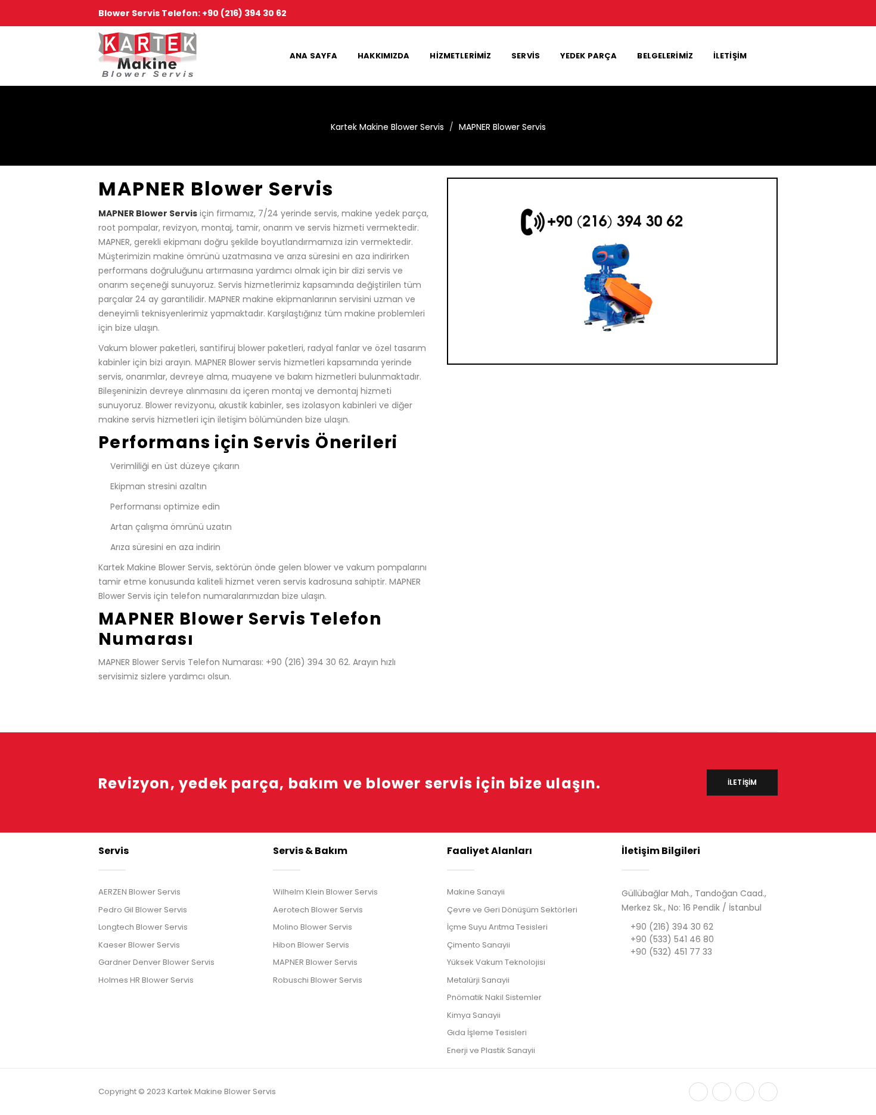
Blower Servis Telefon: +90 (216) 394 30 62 (192, 13)
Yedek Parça (588, 55)
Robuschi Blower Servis (317, 980)
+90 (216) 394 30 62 (671, 927)
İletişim (730, 55)
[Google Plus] (744, 1091)
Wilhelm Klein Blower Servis (325, 891)
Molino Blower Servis (312, 927)
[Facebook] (721, 1091)
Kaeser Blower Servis (139, 945)
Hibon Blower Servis (311, 945)
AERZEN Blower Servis (139, 891)
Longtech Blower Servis (143, 927)
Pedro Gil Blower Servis (142, 909)
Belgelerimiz (665, 55)
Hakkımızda (383, 55)
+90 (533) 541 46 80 (672, 939)
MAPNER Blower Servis (502, 127)
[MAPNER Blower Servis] (612, 271)
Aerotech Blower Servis (318, 909)
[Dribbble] (768, 1091)
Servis (525, 55)
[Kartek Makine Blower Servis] (148, 56)
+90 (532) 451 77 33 (671, 952)
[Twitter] (698, 1091)
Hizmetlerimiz (460, 55)
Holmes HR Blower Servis (146, 980)
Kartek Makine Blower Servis (387, 127)
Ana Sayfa (313, 55)
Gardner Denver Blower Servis (156, 962)
